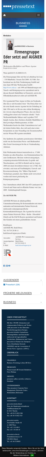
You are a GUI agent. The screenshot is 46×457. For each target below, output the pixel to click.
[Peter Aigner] (10, 44)
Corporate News (23, 388)
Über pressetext (12, 388)
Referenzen (19, 392)
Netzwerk (19, 390)
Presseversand (11, 370)
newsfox (21, 379)
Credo (25, 390)
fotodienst (10, 381)
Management (11, 390)
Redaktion (27, 370)
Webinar (13, 372)
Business (9, 363)
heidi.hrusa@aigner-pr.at (23, 245)
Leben (23, 363)
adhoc (16, 379)
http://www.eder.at (9, 87)
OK (32, 455)
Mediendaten (11, 392)
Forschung (16, 363)
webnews (27, 379)
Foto (8, 372)
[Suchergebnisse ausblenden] (9, 265)
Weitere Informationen (21, 455)
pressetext (10, 379)
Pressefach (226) (12, 284)
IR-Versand (20, 370)
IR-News (28, 363)
